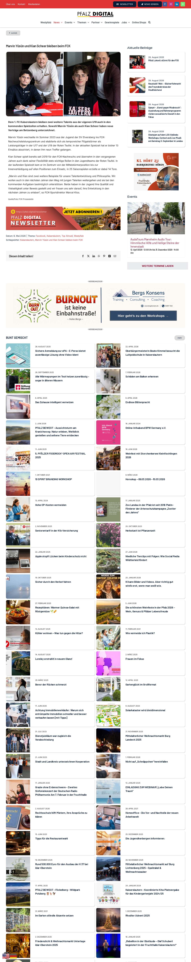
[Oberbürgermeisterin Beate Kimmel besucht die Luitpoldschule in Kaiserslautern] (108, 330)
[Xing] (109, 256)
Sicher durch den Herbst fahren (53, 566)
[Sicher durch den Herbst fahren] (18, 561)
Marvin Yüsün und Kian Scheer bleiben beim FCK (59, 240)
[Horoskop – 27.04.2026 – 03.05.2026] (18, 946)
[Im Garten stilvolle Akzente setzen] (18, 894)
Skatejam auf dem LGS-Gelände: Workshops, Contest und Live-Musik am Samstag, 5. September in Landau (165, 137)
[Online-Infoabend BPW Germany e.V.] (108, 407)
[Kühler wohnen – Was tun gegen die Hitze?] (18, 612)
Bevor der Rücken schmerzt (51, 669)
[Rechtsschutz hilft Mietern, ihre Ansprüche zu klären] (18, 792)
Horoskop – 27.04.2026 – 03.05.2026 (55, 951)
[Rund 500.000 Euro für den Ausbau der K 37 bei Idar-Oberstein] (18, 843)
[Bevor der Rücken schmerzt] (18, 663)
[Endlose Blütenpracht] (108, 381)
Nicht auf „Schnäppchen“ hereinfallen (146, 746)
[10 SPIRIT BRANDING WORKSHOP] (18, 458)
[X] (88, 256)
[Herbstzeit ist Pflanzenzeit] (108, 510)
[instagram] (171, 4)
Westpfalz (79, 236)
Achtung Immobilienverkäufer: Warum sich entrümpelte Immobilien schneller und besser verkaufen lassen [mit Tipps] (61, 699)
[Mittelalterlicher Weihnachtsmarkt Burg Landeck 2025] (108, 715)
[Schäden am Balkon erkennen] (108, 355)
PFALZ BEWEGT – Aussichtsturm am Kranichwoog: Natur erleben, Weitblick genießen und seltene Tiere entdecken (57, 416)
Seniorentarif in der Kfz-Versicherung (56, 515)
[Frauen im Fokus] (108, 638)
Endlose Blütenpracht (137, 387)
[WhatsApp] (98, 256)
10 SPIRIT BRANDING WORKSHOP (53, 464)
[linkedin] (177, 4)
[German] (13, 955)
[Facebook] (83, 256)
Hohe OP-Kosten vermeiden (50, 489)
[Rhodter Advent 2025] (108, 894)
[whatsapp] (183, 4)
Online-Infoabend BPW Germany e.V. (145, 412)
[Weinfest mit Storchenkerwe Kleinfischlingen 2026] (108, 433)
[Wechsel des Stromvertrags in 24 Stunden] (108, 946)
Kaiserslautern (53, 236)
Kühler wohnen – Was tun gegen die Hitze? (59, 618)
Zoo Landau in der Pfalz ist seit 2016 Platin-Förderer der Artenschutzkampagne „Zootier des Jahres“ (150, 493)
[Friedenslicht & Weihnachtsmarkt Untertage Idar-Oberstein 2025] (18, 920)
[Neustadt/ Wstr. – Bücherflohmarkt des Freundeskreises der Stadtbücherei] (137, 79)
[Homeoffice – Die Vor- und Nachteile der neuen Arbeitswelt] (108, 792)
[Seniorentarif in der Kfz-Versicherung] (18, 510)
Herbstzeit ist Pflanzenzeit (140, 515)
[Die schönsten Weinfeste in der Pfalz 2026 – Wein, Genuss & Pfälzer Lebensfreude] (108, 586)
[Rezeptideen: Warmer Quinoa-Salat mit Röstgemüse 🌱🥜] (18, 586)
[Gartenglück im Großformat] (108, 663)
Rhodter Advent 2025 (137, 900)
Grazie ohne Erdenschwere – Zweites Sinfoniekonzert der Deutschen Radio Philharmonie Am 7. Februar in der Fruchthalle (61, 775)
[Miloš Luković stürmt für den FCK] (137, 55)
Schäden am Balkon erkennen (141, 361)
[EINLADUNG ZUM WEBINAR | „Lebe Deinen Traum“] (108, 766)
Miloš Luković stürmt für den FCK (163, 60)
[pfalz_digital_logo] (95, 12)
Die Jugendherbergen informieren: (145, 823)
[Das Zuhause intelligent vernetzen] (18, 381)
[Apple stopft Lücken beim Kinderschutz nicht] (18, 535)
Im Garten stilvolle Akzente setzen (54, 900)
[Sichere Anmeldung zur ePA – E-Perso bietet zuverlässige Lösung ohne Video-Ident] (18, 330)
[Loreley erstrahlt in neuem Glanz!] (18, 638)
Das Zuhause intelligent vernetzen (54, 387)
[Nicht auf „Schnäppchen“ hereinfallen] (108, 741)
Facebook (41, 236)
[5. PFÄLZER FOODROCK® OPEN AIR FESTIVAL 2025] (18, 433)
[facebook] (165, 4)
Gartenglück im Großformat (140, 669)
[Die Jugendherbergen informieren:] (108, 817)
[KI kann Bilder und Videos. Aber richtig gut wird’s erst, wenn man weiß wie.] (108, 561)
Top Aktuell (67, 236)
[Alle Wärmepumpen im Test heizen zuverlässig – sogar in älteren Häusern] (18, 355)
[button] (149, 22)
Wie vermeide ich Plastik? (140, 618)
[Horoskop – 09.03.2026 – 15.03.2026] (108, 469)
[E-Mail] (115, 256)
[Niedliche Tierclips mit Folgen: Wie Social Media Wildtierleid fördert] (108, 535)
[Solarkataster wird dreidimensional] (108, 689)
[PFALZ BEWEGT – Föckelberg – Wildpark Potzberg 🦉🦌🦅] (18, 869)
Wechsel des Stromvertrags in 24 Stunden (149, 951)
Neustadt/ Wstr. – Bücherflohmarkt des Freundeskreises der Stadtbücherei (164, 86)
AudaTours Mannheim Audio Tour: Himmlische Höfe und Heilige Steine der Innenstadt (154, 242)
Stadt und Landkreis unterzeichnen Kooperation (62, 746)
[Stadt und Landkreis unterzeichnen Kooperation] (18, 741)
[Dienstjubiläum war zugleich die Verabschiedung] (18, 715)
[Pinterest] (104, 256)
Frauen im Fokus (134, 643)
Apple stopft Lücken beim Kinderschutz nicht (61, 541)
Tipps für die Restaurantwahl (51, 823)
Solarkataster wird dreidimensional (145, 695)
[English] (6, 955)
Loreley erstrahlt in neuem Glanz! (53, 643)
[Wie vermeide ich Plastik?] (108, 612)
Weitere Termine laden (157, 265)
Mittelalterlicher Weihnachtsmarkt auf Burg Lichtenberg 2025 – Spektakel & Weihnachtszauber (149, 852)
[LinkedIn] (93, 256)
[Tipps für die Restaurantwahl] (18, 817)
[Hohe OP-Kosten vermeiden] (18, 484)
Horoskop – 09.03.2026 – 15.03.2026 (145, 464)
